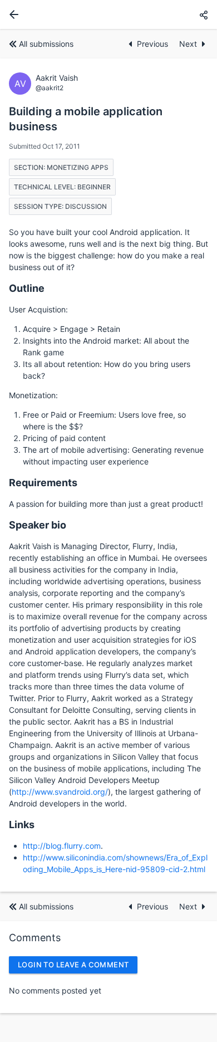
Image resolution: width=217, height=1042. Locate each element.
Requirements (43, 482)
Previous (153, 43)
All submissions (46, 43)
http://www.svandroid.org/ (60, 791)
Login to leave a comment (73, 964)
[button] (203, 14)
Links (21, 824)
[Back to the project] (11, 14)
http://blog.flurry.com (62, 845)
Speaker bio (37, 525)
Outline (27, 288)
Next (188, 43)
